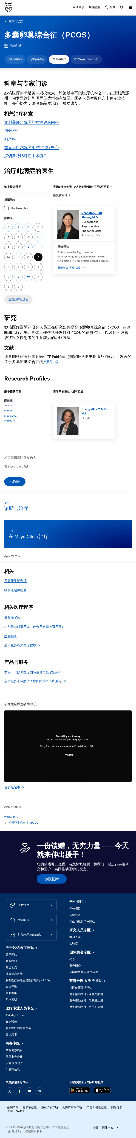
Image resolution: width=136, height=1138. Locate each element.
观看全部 (10, 421)
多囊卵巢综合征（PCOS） (49, 35)
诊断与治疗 (37, 59)
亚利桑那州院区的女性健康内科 (31, 122)
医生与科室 (59, 59)
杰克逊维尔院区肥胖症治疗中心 (31, 147)
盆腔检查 (10, 636)
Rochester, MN (20, 208)
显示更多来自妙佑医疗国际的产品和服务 (33, 681)
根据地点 (10, 199)
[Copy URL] (92, 746)
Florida (8, 410)
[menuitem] (15, 59)
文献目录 (51, 361)
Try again (68, 754)
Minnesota (10, 415)
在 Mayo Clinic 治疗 (86, 59)
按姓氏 (8, 218)
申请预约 (14, 481)
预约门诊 (16, 45)
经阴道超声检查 (15, 590)
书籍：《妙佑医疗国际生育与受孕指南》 (33, 672)
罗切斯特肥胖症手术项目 (25, 155)
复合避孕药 (12, 617)
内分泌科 (12, 130)
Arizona (8, 405)
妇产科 (10, 139)
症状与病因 (15, 59)
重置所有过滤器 (18, 299)
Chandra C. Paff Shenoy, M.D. (91, 215)
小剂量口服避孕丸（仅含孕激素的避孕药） (34, 627)
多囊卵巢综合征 (15, 580)
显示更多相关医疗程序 (20, 645)
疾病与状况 (16, 21)
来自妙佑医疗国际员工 (20, 457)
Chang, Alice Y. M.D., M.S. (94, 411)
